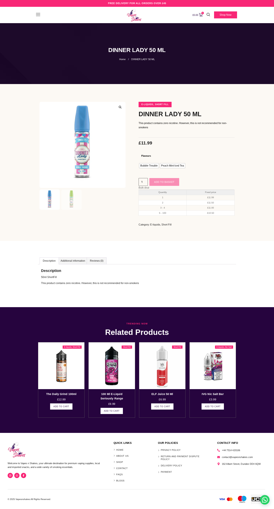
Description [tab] (49, 260)
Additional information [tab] (73, 260)
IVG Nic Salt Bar (213, 394)
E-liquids (147, 104)
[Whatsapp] (17, 475)
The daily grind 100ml (61, 394)
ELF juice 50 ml (162, 394)
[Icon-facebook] (23, 475)
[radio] (149, 165)
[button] (208, 15)
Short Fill (162, 104)
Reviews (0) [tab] (96, 260)
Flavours (146, 156)
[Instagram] (10, 475)
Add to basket (164, 182)
